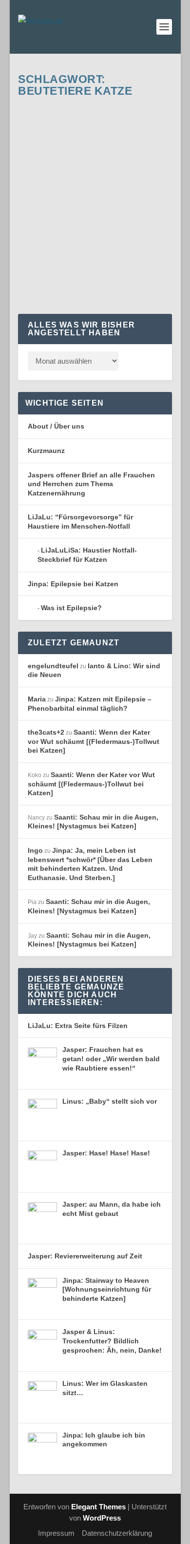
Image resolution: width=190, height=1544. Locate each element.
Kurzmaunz (46, 450)
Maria (37, 699)
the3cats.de (54, 205)
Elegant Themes (98, 1507)
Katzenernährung (87, 215)
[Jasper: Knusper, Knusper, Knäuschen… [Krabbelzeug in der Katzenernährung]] (97, 117)
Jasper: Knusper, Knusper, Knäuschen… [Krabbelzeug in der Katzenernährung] (96, 167)
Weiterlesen (60, 279)
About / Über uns (56, 426)
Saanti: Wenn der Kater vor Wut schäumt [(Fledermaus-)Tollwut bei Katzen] (93, 741)
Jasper (123, 205)
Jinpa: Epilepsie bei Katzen (73, 584)
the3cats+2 (46, 732)
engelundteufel (53, 666)
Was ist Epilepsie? (71, 608)
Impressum (56, 1533)
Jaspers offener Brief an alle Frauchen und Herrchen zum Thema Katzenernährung (91, 484)
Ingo (35, 850)
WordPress (102, 1518)
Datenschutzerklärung (117, 1533)
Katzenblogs (44, 215)
